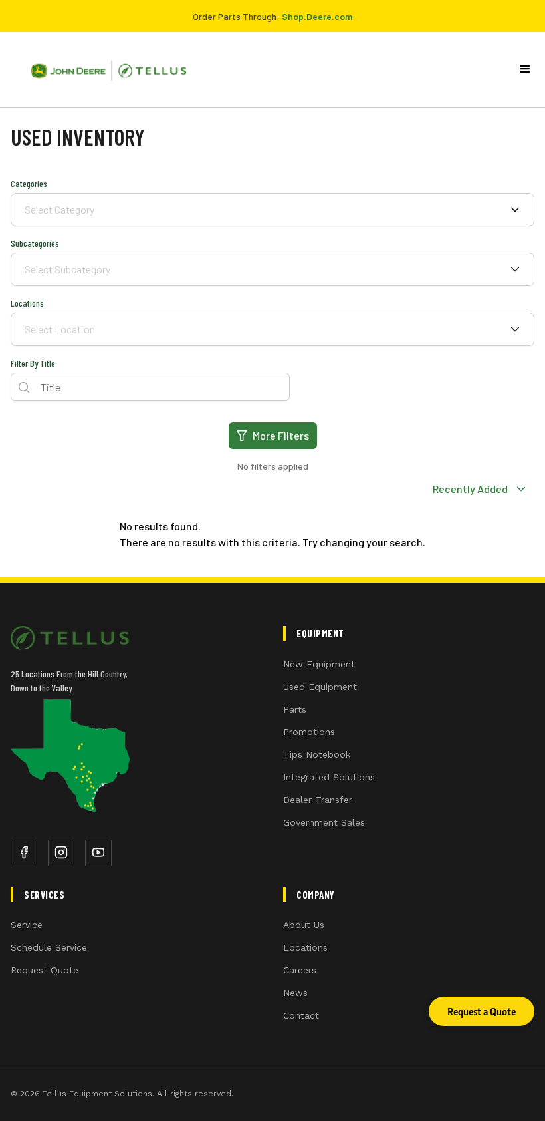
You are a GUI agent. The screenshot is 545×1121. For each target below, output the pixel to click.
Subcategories (35, 243)
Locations (27, 303)
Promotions (309, 731)
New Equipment (319, 664)
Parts (294, 709)
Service (27, 924)
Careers (299, 970)
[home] (104, 69)
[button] (525, 69)
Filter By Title (33, 363)
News (295, 992)
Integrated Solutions (329, 777)
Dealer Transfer (317, 799)
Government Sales (324, 822)
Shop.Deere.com (317, 16)
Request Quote (44, 970)
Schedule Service (49, 947)
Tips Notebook (316, 754)
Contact (301, 1015)
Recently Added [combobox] (470, 488)
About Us (303, 924)
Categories (29, 183)
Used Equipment (320, 686)
